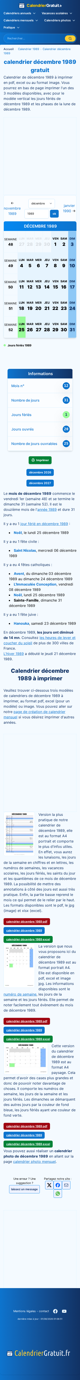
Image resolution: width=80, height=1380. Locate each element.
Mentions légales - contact (31, 1311)
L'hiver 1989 (14, 653)
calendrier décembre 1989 (24, 930)
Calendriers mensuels (19, 20)
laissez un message (24, 1189)
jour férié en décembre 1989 (44, 523)
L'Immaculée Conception (35, 584)
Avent (19, 573)
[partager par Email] (66, 1186)
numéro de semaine (20, 994)
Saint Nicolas (25, 550)
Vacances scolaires (55, 13)
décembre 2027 (40, 483)
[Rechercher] (70, 38)
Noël (18, 532)
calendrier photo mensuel (34, 1161)
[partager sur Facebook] (58, 1185)
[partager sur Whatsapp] (58, 1193)
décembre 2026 (40, 472)
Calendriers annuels (17, 13)
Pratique (9, 27)
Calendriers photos (57, 20)
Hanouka (21, 623)
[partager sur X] (49, 1185)
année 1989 (47, 509)
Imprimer (42, 460)
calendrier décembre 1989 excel (28, 939)
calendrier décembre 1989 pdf (26, 921)
